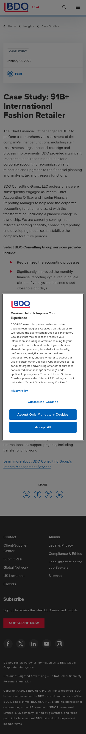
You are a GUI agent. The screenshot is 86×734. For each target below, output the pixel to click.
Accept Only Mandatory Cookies (43, 414)
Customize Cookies (43, 401)
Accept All (43, 427)
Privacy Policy (19, 391)
